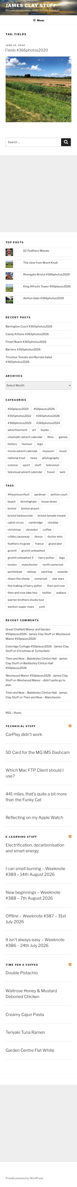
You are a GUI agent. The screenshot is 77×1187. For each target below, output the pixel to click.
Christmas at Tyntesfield (33, 651)
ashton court (59, 494)
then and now (56, 586)
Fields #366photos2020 (26, 50)
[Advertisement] (38, 193)
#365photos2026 (48, 416)
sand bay (47, 571)
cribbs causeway (19, 536)
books (45, 430)
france (39, 543)
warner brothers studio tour (26, 600)
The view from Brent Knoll (40, 262)
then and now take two (22, 592)
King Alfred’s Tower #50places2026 (47, 286)
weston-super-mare (21, 606)
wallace (61, 592)
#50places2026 (44, 409)
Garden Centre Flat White (30, 1050)
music (63, 451)
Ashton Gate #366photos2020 (43, 298)
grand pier (55, 543)
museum (48, 451)
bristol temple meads (52, 515)
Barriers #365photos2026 (23, 349)
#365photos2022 (19, 416)
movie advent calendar (23, 451)
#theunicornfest (18, 494)
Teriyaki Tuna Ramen (25, 1032)
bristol (12, 508)
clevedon (32, 529)
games (63, 437)
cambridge (36, 522)
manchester (30, 564)
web (62, 472)
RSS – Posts (13, 713)
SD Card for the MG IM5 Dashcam (38, 752)
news (33, 458)
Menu (40, 20)
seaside (63, 571)
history (12, 444)
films (50, 437)
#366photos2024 (48, 423)
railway (31, 571)
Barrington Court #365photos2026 (29, 326)
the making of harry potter (25, 586)
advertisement (17, 430)
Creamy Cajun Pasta (25, 1014)
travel (51, 472)
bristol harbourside (20, 515)
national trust (16, 458)
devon (38, 536)
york (42, 606)
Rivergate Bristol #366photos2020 (46, 274)
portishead (15, 571)
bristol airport (30, 508)
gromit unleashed (33, 550)
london (12, 564)
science (13, 465)
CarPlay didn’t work (24, 734)
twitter (46, 592)
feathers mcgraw (19, 543)
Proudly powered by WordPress (24, 1178)
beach (12, 501)
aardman (40, 494)
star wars (58, 578)
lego (40, 444)
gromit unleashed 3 (20, 557)
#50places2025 (18, 409)
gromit (12, 550)
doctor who (54, 536)
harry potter (46, 557)
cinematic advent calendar (25, 437)
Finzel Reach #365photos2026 (26, 342)
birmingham (29, 501)
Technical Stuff (21, 726)
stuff (38, 465)
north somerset (53, 564)
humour (27, 444)
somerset (40, 578)
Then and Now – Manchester (42, 697)
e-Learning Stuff (21, 836)
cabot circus (16, 522)
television (52, 465)
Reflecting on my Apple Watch (34, 817)
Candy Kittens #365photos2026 (27, 334)
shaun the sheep (19, 578)
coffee (47, 529)
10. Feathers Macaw (36, 250)
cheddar (53, 522)
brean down (49, 501)
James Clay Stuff (31, 5)
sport (26, 465)
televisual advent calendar (25, 472)
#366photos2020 (19, 423)
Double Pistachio (22, 972)
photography (50, 458)
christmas (14, 529)
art (34, 430)
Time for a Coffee (22, 964)
